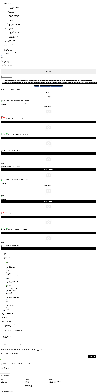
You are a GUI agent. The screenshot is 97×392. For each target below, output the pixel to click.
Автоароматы (12, 29)
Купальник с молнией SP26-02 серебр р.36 (10, 166)
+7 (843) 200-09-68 (11, 324)
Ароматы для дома (13, 31)
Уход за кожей (12, 21)
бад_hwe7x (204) (69, 80)
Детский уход (12, 12)
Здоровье (9, 13)
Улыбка (8, 41)
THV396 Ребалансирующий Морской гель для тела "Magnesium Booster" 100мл (18, 103)
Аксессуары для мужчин (14, 24)
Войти (5, 253)
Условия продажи (53, 382)
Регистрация (6, 61)
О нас (5, 42)
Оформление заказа (7, 65)
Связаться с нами (4, 382)
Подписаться (27, 363)
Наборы (11, 20)
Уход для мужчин (13, 27)
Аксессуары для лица (14, 19)
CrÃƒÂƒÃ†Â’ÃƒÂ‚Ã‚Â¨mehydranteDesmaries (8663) (34, 80)
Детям (8, 11)
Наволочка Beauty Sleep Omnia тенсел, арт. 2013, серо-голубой (15, 118)
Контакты (5, 337)
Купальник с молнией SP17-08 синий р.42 (10, 213)
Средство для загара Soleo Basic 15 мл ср (10, 150)
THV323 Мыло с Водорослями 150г (9, 182)
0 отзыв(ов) (3, 104)
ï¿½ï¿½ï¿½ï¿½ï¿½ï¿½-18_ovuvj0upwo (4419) (52, 80)
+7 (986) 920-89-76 (28, 324)
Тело (8, 35)
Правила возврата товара (30, 387)
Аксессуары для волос (14, 7)
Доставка (6, 45)
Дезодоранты (12, 37)
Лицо (8, 17)
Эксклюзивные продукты (9, 44)
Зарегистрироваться (48, 106)
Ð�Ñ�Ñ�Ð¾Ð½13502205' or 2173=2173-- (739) (83, 80)
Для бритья (11, 25)
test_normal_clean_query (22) (56, 85)
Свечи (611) (37, 85)
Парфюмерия (10, 28)
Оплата (26, 383)
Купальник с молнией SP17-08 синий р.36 (10, 198)
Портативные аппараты (14, 16)
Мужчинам (9, 23)
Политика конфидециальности (55, 381)
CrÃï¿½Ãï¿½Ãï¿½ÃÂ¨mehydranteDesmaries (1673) (14, 80)
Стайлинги (11, 8)
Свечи (10, 33)
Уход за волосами (13, 10)
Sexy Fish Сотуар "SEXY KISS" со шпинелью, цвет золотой (14, 229)
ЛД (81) (63, 80)
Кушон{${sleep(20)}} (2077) (45, 85)
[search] (1, 78)
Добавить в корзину (48, 138)
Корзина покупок (6, 64)
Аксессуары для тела (13, 36)
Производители (28, 385)
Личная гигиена (12, 38)
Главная (2, 344)
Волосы (8, 6)
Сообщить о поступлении (48, 122)
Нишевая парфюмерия (14, 32)
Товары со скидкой (29, 386)
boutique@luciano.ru (10, 326)
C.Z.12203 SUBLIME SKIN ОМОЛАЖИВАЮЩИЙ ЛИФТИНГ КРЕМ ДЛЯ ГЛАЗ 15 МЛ (19, 134)
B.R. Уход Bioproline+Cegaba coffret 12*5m (10, 245)
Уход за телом (12, 40)
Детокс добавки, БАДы (14, 15)
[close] (1, 60)
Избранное (6, 62)
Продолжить (92, 356)
